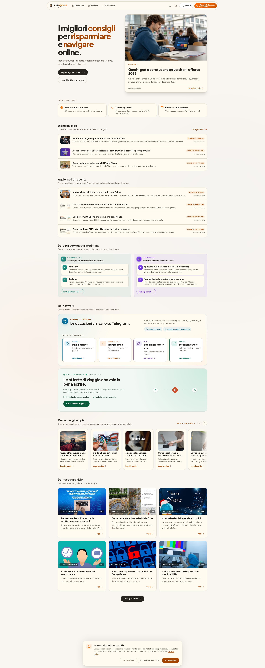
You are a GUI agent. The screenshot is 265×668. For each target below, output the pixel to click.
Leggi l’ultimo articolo (72, 80)
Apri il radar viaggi (75, 403)
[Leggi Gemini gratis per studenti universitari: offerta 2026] (166, 38)
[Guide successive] (205, 423)
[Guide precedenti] (199, 423)
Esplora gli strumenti (71, 72)
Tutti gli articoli (198, 129)
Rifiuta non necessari (149, 660)
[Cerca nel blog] (175, 5)
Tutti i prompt (145, 292)
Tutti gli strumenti (71, 292)
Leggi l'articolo (194, 88)
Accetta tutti (170, 660)
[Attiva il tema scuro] (169, 5)
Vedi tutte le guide (185, 423)
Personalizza (128, 660)
